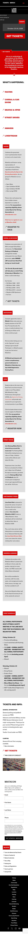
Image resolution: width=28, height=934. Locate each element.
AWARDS (9, 128)
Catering (14, 899)
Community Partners (14, 915)
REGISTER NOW (14, 428)
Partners (14, 913)
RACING (8, 91)
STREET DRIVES (12, 117)
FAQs (14, 889)
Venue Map (7, 860)
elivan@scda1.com (10, 214)
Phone (7, 817)
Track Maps (14, 922)
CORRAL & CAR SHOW (12, 101)
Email (6, 795)
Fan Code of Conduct (13, 755)
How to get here (9, 869)
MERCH (12, 3)
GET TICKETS (15, 36)
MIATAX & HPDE (12, 109)
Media (14, 908)
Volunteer (14, 920)
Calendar (14, 901)
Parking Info (8, 863)
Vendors (14, 906)
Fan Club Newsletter (14, 885)
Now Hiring (14, 918)
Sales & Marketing (14, 904)
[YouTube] (19, 928)
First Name (8, 802)
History (14, 878)
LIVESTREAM (11, 135)
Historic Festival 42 (10, 855)
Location (14, 892)
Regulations (14, 887)
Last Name (8, 810)
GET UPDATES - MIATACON (14, 838)
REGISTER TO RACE (13, 228)
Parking (14, 894)
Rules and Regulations (10, 866)
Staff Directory (14, 911)
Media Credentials (9, 858)
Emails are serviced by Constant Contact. (13, 832)
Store (14, 897)
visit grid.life (8, 871)
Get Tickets (11, 750)
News (14, 880)
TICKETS (6, 3)
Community (14, 882)
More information (9, 746)
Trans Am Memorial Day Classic (13, 852)
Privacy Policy (14, 925)
